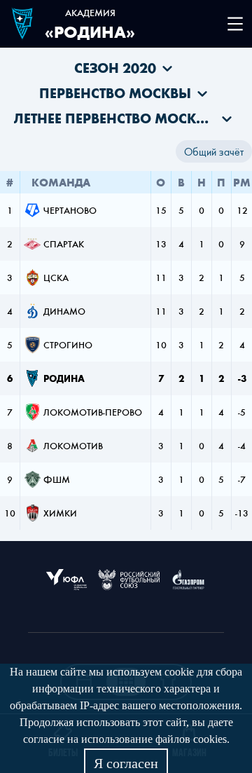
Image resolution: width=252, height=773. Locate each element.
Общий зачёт (214, 151)
